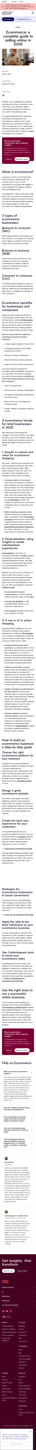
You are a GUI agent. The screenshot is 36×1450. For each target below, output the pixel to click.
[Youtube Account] (7, 1311)
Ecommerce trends (24, 19)
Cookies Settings (16, 1444)
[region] (16, 1439)
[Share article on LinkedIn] (3, 95)
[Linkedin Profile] (3, 1311)
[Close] (30, 1431)
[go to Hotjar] (21, 1)
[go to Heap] (14, 1)
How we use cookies (19, 1438)
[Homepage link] (5, 1281)
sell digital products (24, 781)
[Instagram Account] (10, 1311)
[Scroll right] (34, 19)
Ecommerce (8, 19)
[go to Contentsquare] (6, 1)
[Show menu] (33, 13)
